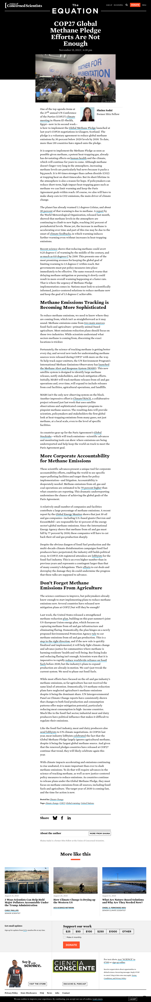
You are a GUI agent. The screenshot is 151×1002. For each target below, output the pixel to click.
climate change (52, 803)
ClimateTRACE (82, 398)
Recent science (48, 248)
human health (78, 158)
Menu (144, 5)
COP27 (62, 803)
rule (94, 633)
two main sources (94, 323)
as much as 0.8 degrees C (54, 256)
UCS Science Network (63, 908)
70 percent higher (91, 487)
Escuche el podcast (75, 984)
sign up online (118, 962)
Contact (66, 993)
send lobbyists (48, 732)
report (100, 211)
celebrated (79, 735)
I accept (132, 999)
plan (65, 618)
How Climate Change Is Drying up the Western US (74, 901)
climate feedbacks (60, 233)
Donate (135, 5)
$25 (68, 931)
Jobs (57, 993)
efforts (86, 567)
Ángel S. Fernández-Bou (114, 908)
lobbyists (97, 555)
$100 (89, 931)
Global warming (73, 803)
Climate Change (56, 799)
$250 (100, 931)
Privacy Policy (11, 993)
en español (118, 5)
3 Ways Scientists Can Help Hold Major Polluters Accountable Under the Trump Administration (27, 902)
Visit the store (37, 984)
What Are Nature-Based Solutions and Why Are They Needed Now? (123, 901)
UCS (25, 930)
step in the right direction (55, 641)
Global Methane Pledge (82, 128)
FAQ (42, 993)
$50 (78, 931)
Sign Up (109, 5)
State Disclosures (29, 993)
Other (126, 931)
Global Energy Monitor (69, 514)
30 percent (46, 211)
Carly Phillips (12, 910)
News (49, 993)
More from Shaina (100, 833)
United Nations (87, 803)
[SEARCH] (126, 5)
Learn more (98, 999)
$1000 (113, 931)
